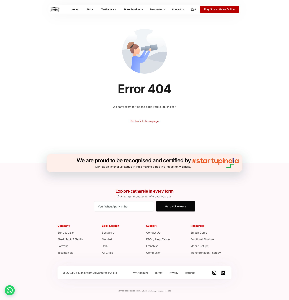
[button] (10, 290)
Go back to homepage (144, 121)
